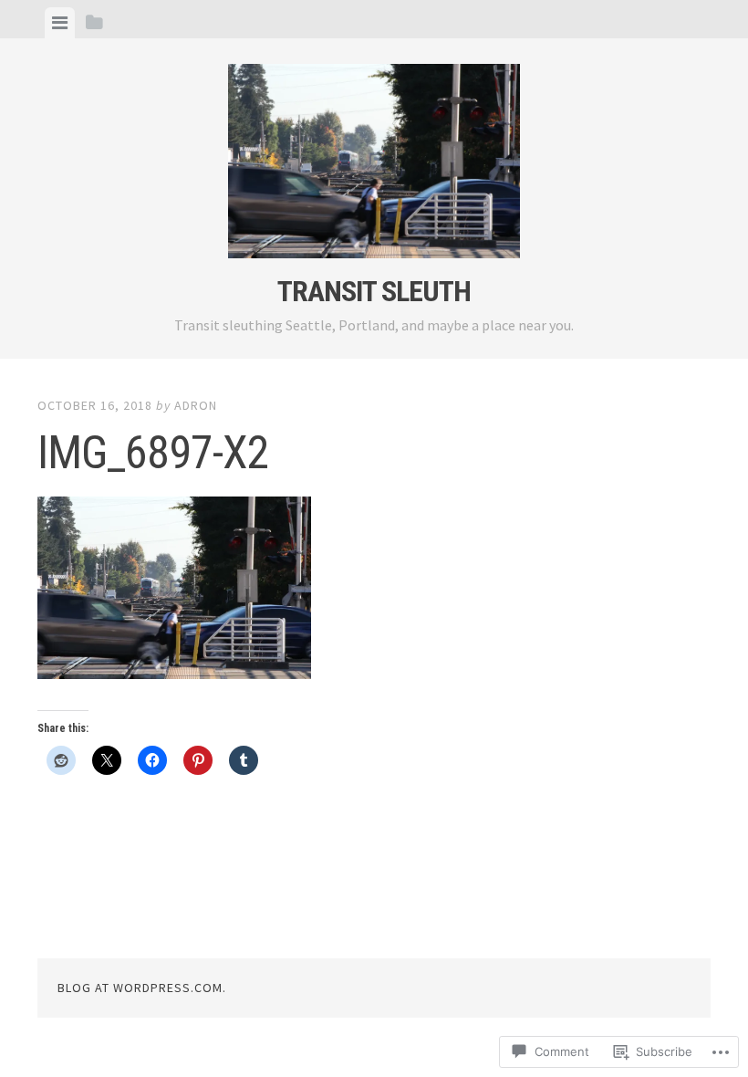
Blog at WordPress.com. (141, 987)
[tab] (60, 22)
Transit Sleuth (374, 291)
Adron (195, 405)
